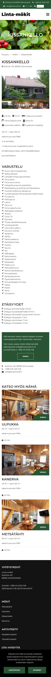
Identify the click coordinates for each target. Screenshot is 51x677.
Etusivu (5, 54)
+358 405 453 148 (13, 369)
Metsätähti (7, 607)
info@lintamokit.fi (13, 6)
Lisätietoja (14, 670)
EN (31, 6)
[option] (25, 85)
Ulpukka (6, 611)
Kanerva (5, 621)
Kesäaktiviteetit (9, 634)
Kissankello (26, 54)
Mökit (15, 54)
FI (26, 6)
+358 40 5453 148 (42, 2)
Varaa (25, 356)
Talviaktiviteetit (9, 639)
